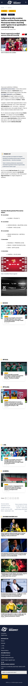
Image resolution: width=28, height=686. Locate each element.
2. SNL (2, 648)
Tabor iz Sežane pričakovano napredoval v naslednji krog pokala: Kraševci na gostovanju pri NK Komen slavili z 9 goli (14, 164)
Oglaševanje (4, 635)
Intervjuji (3, 643)
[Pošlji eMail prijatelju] (13, 498)
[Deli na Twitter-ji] (10, 498)
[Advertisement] (14, 70)
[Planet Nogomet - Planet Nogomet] (14, 2)
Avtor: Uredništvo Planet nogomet (9, 273)
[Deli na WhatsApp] (6, 498)
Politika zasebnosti (5, 655)
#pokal (4, 11)
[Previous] (1, 316)
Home (2, 7)
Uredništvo (3, 633)
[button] (2, 2)
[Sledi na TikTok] (3, 662)
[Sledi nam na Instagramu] (1, 662)
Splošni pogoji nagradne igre (8, 660)
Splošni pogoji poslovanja (7, 657)
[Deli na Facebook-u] (8, 498)
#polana (12, 11)
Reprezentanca (4, 650)
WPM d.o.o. (8, 682)
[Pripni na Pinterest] (15, 498)
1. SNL (4, 14)
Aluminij (11, 14)
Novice (9, 7)
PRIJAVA (5, 677)
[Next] (26, 316)
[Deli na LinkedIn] (18, 498)
